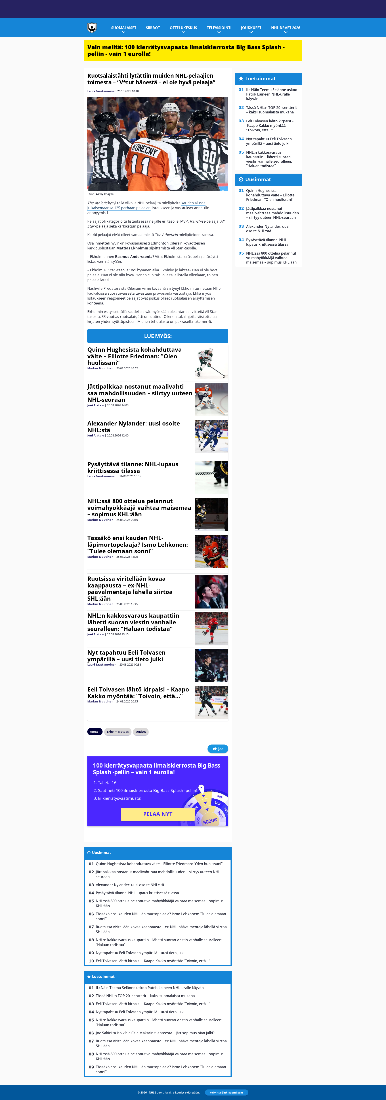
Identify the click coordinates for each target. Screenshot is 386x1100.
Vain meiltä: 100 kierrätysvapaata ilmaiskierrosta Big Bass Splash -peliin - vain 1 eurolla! (186, 50)
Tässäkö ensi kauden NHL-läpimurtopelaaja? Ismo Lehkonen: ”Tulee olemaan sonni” (137, 544)
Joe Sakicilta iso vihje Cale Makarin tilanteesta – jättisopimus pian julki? (155, 1032)
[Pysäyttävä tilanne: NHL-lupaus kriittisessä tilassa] (212, 477)
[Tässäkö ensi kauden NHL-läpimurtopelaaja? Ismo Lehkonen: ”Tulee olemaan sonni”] (212, 551)
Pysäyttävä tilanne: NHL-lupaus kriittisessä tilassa (132, 467)
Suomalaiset (123, 27)
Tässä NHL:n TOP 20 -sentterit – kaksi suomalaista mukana (145, 995)
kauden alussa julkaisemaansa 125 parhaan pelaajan (146, 205)
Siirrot (153, 27)
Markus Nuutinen (100, 368)
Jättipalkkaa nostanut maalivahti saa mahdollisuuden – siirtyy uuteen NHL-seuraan (139, 393)
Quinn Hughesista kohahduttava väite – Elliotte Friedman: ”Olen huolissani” (134, 356)
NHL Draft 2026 (285, 27)
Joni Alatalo (95, 405)
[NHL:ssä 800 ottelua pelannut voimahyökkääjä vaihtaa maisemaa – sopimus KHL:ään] (212, 514)
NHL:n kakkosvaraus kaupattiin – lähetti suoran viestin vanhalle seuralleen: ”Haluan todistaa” (135, 622)
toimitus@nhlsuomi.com (226, 1092)
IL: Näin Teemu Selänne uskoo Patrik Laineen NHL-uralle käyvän (150, 987)
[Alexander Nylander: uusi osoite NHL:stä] (211, 436)
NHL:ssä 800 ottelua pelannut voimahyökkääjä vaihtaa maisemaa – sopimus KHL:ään (139, 507)
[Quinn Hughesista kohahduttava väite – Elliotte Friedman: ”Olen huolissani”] (212, 362)
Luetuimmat (103, 976)
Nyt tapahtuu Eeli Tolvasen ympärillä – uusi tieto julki (126, 655)
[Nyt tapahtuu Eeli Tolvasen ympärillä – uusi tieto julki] (212, 665)
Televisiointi (219, 27)
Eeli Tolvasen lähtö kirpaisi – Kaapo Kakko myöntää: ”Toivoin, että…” (138, 692)
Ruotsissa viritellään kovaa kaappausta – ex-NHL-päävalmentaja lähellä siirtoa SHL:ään (130, 588)
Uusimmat (101, 852)
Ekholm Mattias (118, 732)
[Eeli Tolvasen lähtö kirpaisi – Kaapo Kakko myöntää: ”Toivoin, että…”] (212, 702)
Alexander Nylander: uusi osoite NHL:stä (133, 426)
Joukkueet (251, 27)
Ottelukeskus (183, 27)
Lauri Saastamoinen (102, 91)
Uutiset (141, 732)
